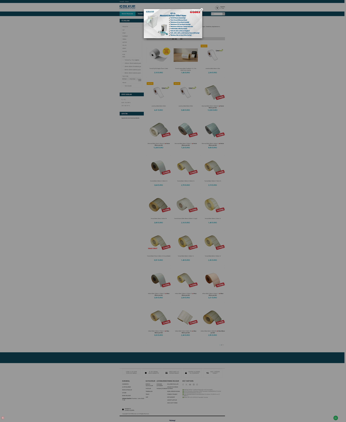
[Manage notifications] (2, 417)
